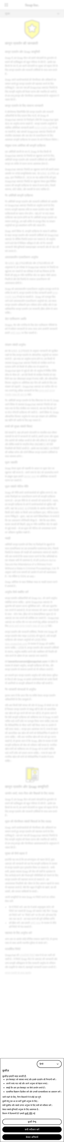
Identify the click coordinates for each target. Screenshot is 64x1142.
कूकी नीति (28, 1113)
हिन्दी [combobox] (41, 1064)
